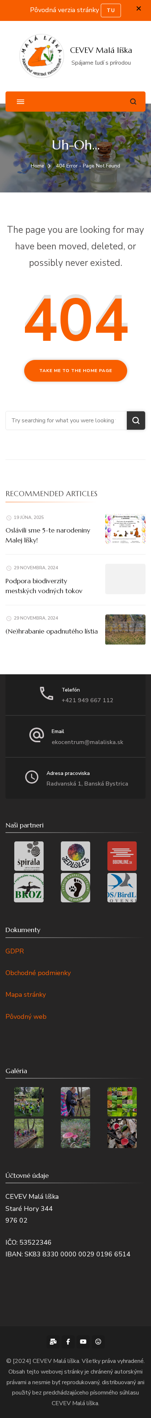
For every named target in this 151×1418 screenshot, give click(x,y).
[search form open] (133, 101)
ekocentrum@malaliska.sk (87, 742)
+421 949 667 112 (88, 700)
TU (111, 10)
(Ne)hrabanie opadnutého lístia (51, 631)
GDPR (14, 951)
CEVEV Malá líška (101, 50)
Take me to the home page (75, 371)
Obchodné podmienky (38, 972)
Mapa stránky (25, 994)
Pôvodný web (26, 1016)
